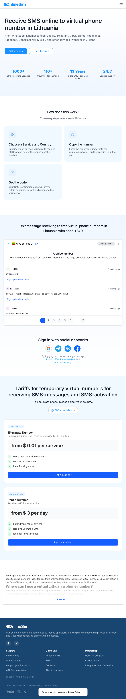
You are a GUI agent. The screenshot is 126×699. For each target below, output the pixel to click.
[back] (8, 243)
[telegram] (58, 348)
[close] (84, 692)
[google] (48, 348)
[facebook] (77, 348)
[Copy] (36, 244)
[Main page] (15, 4)
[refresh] (118, 244)
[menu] (121, 4)
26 (82, 320)
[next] (88, 320)
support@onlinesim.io (18, 665)
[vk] (68, 348)
